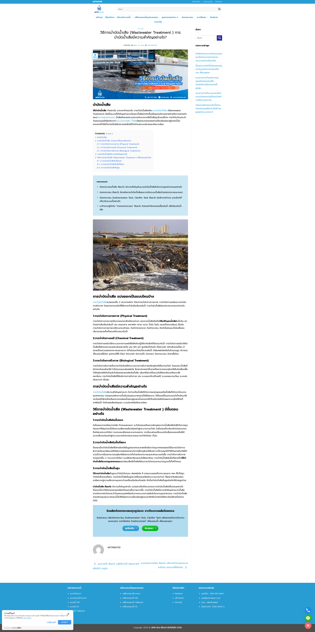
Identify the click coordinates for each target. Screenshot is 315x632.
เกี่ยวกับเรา (196, 1)
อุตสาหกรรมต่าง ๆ (170, 17)
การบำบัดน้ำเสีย (100, 302)
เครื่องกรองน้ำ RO (130, 598)
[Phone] (308, 610)
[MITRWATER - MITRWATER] (103, 9)
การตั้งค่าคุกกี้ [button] (51, 622)
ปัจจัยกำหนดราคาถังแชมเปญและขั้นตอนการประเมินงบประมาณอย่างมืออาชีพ (209, 57)
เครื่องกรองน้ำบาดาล (131, 593)
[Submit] (219, 9)
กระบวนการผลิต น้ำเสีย (126, 120)
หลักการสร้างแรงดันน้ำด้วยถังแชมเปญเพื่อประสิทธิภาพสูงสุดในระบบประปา (208, 108)
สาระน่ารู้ (158, 21)
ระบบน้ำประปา (75, 593)
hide (109, 133)
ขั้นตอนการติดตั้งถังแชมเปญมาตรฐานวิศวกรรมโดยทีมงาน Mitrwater (209, 69)
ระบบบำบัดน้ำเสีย (159, 110)
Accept (64, 622)
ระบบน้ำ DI (74, 606)
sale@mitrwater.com (210, 598)
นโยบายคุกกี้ (27, 618)
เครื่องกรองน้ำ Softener (133, 602)
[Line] (308, 618)
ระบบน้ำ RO (75, 602)
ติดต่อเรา (218, 1)
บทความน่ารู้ (207, 1)
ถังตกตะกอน (187, 17)
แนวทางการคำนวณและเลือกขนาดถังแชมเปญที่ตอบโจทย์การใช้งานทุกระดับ (208, 97)
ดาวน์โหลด (201, 17)
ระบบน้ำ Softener (77, 610)
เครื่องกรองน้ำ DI (130, 606)
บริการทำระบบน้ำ (124, 17)
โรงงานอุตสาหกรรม (106, 117)
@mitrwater (212, 602)
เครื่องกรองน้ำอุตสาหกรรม (146, 17)
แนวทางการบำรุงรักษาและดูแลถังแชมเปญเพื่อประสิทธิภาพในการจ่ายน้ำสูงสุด (207, 83)
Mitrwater (152, 45)
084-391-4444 (217, 593)
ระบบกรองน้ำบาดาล (78, 598)
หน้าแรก (99, 17)
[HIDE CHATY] (308, 625)
